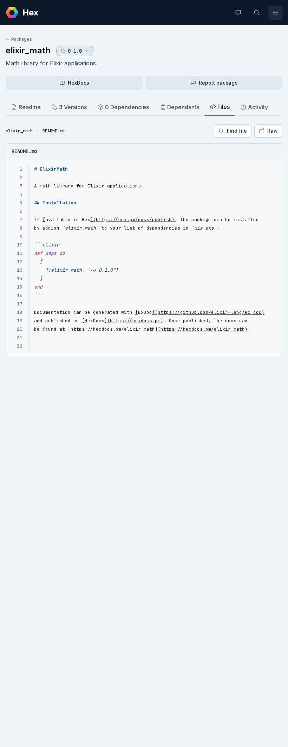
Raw (272, 131)
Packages (21, 39)
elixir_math (28, 50)
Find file (237, 131)
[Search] (257, 12)
